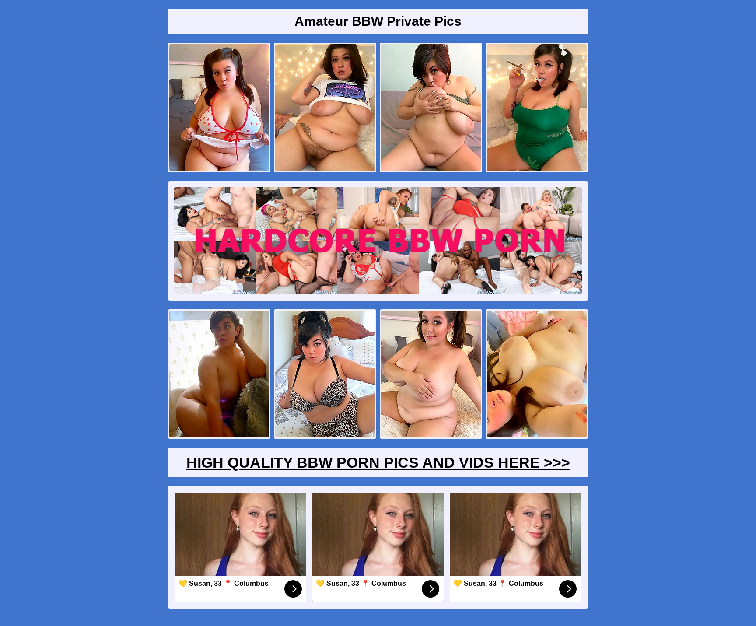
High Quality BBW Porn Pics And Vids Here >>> (378, 462)
